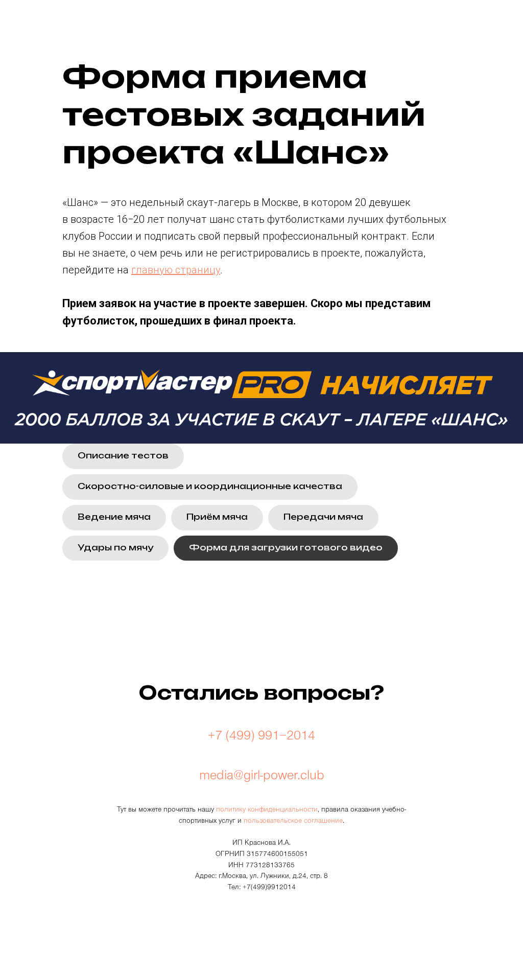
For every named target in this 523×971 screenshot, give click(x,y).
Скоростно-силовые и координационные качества (210, 486)
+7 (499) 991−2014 (261, 737)
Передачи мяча (323, 517)
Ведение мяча (114, 517)
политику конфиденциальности (267, 810)
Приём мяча (217, 517)
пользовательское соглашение (293, 821)
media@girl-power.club (261, 777)
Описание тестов (123, 455)
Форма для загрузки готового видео (286, 547)
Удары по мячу (115, 547)
